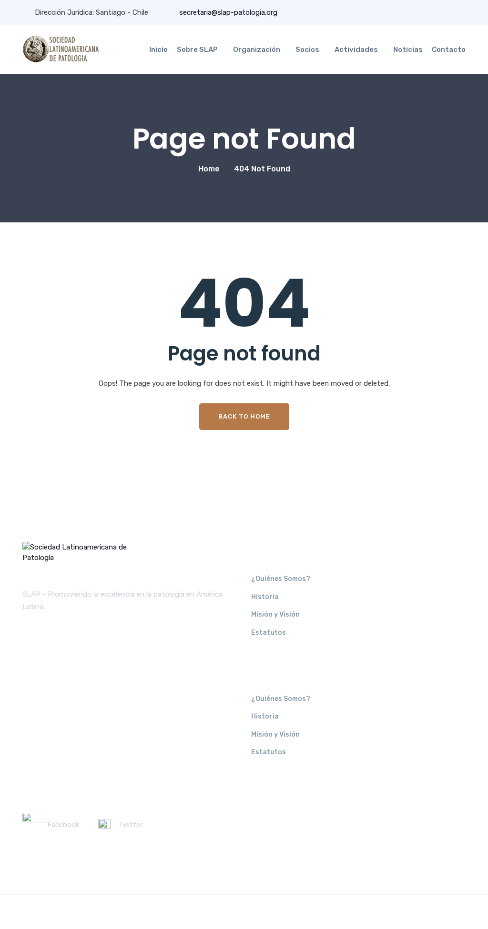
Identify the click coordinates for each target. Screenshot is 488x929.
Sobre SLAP (197, 49)
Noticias (408, 49)
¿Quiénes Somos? (280, 579)
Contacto (449, 49)
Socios (307, 49)
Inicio (158, 49)
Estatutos (268, 633)
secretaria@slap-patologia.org (227, 12)
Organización (256, 49)
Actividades (356, 49)
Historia (265, 597)
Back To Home (244, 416)
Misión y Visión (275, 614)
